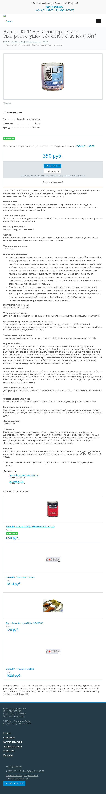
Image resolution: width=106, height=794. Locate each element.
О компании (9, 737)
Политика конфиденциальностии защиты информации (22, 776)
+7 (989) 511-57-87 (64, 10)
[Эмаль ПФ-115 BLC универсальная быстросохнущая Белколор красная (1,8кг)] (53, 76)
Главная (7, 733)
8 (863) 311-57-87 (44, 10)
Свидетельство (16, 481)
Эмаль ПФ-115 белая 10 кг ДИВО (20, 669)
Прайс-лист (9, 750)
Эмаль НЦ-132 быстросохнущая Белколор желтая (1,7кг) (30, 526)
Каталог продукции (12, 741)
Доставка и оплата (12, 746)
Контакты (8, 755)
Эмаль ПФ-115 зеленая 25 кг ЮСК (20, 577)
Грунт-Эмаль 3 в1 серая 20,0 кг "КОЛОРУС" (24, 623)
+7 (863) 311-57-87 (84, 146)
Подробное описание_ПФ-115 (24, 475)
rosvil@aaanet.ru (54, 6)
